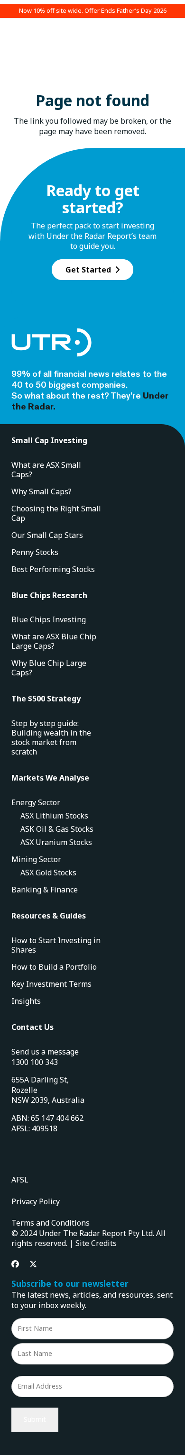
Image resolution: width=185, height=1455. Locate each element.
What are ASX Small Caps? (46, 470)
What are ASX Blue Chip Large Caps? (53, 641)
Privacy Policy (35, 1201)
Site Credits (96, 1243)
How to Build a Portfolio (54, 967)
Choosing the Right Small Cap (56, 513)
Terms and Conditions (50, 1223)
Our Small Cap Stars (47, 535)
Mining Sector (36, 859)
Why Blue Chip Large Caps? (48, 668)
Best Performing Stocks (53, 569)
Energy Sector (35, 802)
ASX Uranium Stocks (56, 842)
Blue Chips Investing (48, 619)
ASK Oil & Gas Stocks (56, 829)
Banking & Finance (44, 889)
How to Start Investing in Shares (56, 945)
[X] (33, 1264)
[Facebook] (15, 1264)
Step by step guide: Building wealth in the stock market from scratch (51, 737)
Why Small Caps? (41, 491)
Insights (26, 1001)
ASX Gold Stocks (48, 872)
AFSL (19, 1179)
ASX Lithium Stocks (54, 815)
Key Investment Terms (51, 984)
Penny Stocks (34, 552)
